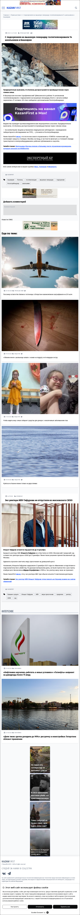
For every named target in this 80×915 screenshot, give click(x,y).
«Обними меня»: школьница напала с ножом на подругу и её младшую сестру (30, 357)
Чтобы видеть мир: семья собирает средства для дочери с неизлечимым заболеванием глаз (35, 420)
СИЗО (9, 598)
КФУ (37, 594)
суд (15, 598)
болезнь (20, 180)
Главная (6, 15)
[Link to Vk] (4, 874)
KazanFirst (10, 174)
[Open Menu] (3, 8)
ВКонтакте (52, 167)
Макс (36, 167)
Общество (17, 353)
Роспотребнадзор (13, 183)
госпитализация (31, 180)
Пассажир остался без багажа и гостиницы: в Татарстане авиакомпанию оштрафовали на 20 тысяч (37, 294)
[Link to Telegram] (9, 874)
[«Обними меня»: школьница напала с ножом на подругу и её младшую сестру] (40, 325)
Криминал (19, 496)
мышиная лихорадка (47, 180)
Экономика (17, 668)
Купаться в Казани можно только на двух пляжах (20, 483)
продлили (60, 594)
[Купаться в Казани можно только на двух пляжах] (40, 451)
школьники (26, 183)
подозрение (61, 180)
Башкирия (11, 180)
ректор (68, 594)
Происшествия (16, 15)
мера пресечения (47, 594)
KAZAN (14, 7)
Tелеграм (42, 167)
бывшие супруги (13, 594)
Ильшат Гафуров (27, 594)
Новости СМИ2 (7, 219)
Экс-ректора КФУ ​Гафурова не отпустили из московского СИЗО (38, 500)
